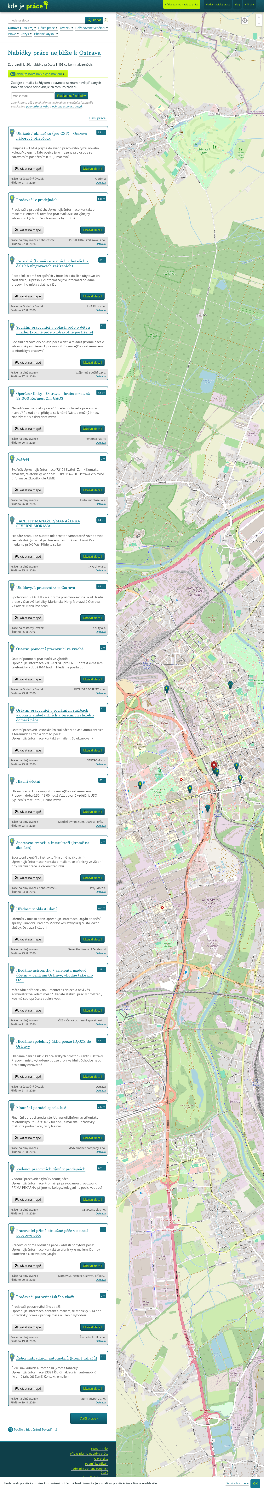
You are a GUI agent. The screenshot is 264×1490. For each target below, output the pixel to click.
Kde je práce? (28, 5)
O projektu (101, 1458)
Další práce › (98, 118)
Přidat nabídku (181, 4)
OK (255, 1483)
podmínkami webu (37, 106)
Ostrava (90, 52)
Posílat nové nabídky (71, 95)
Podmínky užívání (96, 1463)
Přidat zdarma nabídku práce (89, 1453)
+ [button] (259, 17)
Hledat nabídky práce (218, 4)
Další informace (237, 1483)
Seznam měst (99, 1448)
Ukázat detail (92, 169)
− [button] (259, 23)
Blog (237, 4)
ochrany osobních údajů (67, 106)
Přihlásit (249, 4)
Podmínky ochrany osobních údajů (89, 1470)
